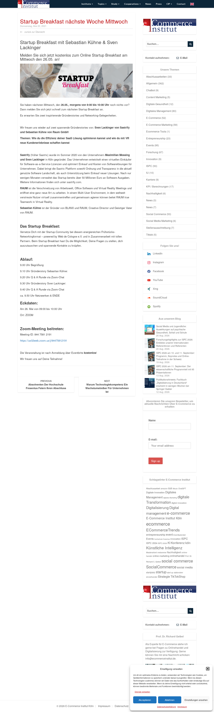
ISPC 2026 (162, 543)
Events (150, 145)
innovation (175, 538)
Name (152, 420)
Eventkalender (179, 535)
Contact (181, 4)
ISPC (149, 166)
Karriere (150, 179)
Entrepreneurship (155, 138)
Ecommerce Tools (156, 131)
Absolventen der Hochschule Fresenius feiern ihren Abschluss (46, 384)
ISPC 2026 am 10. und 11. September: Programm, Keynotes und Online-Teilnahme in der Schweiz (175, 356)
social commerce (177, 561)
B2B (170, 488)
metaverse (161, 552)
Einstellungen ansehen (196, 699)
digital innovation (179, 502)
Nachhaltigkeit (154, 193)
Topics (101, 4)
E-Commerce (153, 118)
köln (188, 543)
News (148, 4)
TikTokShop (178, 576)
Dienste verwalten (142, 691)
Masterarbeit (151, 552)
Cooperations (131, 4)
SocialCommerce (161, 567)
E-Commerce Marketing (159, 125)
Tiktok (149, 234)
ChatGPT (182, 488)
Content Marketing (156, 97)
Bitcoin (175, 488)
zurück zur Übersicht (34, 31)
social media (185, 567)
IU (147, 172)
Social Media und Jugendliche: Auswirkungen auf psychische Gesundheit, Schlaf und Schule (171, 329)
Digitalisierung (157, 507)
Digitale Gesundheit (157, 104)
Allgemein (151, 83)
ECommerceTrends (163, 530)
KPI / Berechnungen (157, 186)
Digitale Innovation (155, 492)
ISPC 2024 (151, 543)
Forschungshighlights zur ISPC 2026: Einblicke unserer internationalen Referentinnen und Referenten (174, 342)
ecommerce (158, 523)
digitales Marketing (170, 497)
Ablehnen (169, 699)
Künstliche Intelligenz (164, 547)
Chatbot (150, 90)
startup (161, 571)
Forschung (152, 152)
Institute (86, 4)
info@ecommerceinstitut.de (160, 658)
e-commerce (178, 513)
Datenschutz (122, 706)
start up (170, 572)
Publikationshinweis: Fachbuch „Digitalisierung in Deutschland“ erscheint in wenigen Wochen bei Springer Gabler (172, 384)
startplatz (150, 572)
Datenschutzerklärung (166, 706)
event (169, 534)
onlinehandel (177, 556)
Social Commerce (156, 214)
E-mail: (153, 439)
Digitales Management (158, 111)
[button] (207, 668)
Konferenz (178, 543)
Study (114, 4)
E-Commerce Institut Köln (164, 518)
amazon (164, 488)
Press (159, 4)
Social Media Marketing (159, 221)
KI (169, 543)
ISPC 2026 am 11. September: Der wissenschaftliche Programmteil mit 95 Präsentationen (175, 369)
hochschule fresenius (162, 539)
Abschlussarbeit (153, 488)
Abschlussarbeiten (156, 76)
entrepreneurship (155, 534)
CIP (168, 4)
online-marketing (161, 555)
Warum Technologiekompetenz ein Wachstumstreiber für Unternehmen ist (107, 386)
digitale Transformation (167, 499)
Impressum (182, 706)
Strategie (164, 576)
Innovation (152, 159)
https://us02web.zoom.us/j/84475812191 (43, 340)
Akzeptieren (145, 699)
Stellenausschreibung (158, 227)
